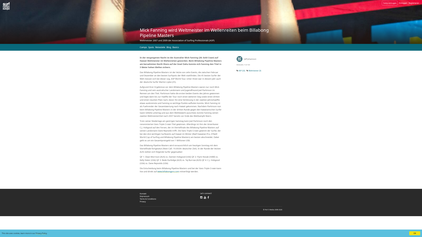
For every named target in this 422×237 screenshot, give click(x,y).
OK (415, 233)
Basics (175, 47)
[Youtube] (205, 197)
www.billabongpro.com (168, 171)
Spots (151, 47)
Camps (143, 47)
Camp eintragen (390, 3)
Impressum (144, 196)
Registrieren (414, 3)
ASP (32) (241, 70)
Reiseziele (160, 47)
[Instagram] (201, 197)
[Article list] (6, 6)
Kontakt (143, 193)
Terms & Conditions (148, 199)
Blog (168, 47)
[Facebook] (208, 197)
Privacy (143, 201)
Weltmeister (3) (254, 70)
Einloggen (403, 3)
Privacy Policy (41, 233)
